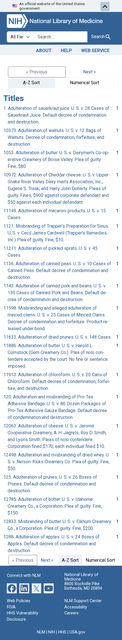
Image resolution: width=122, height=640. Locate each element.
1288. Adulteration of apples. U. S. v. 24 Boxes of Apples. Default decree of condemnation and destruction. (51, 543)
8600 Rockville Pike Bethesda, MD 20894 (83, 586)
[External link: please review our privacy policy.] (12, 588)
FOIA (11, 607)
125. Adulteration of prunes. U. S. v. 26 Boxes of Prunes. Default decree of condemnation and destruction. (50, 483)
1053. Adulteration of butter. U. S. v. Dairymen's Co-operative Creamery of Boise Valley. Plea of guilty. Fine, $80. (56, 159)
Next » (89, 72)
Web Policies (18, 600)
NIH (51, 632)
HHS (62, 632)
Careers (71, 613)
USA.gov (77, 632)
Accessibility (75, 607)
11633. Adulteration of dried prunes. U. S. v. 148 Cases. (57, 337)
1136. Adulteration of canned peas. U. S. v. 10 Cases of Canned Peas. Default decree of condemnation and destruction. (57, 270)
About (44, 50)
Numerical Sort (84, 82)
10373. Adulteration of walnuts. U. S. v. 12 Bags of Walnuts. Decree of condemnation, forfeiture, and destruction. (53, 137)
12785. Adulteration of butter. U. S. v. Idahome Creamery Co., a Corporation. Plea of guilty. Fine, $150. (52, 506)
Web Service (95, 50)
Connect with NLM (24, 575)
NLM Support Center (83, 600)
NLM (41, 632)
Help (66, 50)
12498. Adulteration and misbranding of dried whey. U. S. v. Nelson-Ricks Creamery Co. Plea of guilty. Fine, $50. (56, 461)
